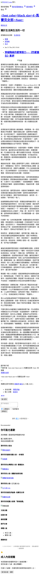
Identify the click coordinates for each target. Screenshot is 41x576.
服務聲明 (21, 548)
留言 (21, 384)
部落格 (7, 41)
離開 (11, 572)
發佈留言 (4, 411)
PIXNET (9, 546)
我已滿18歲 (5, 572)
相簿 (6, 39)
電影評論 (16, 389)
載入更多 (4, 399)
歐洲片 (15, 392)
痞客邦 (16, 384)
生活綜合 (17, 35)
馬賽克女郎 (5, 373)
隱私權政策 (35, 546)
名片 (6, 44)
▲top (2, 395)
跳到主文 (4, 25)
